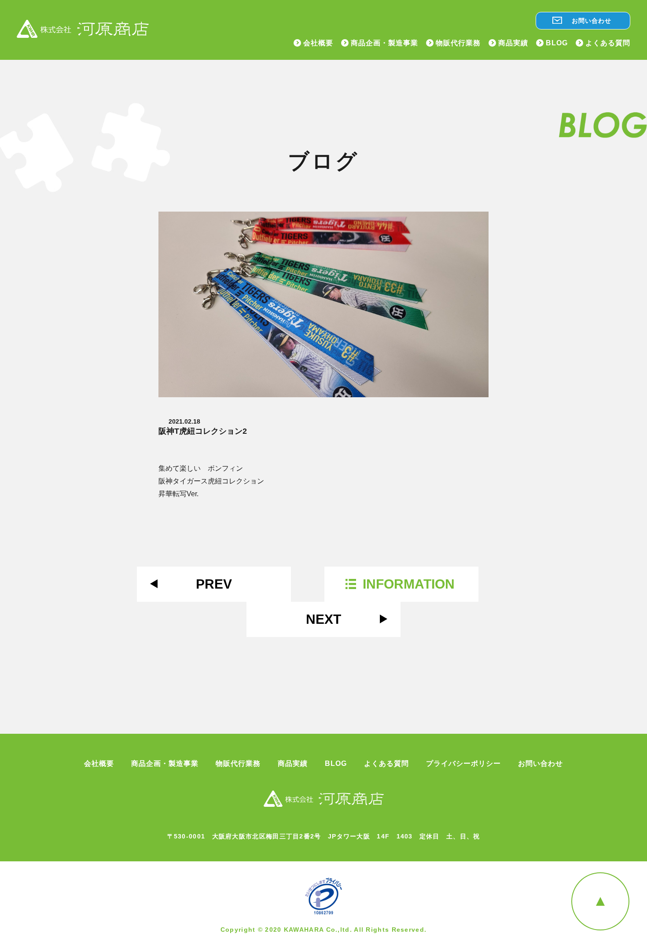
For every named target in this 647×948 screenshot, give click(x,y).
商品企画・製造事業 (384, 43)
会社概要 (318, 43)
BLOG (557, 43)
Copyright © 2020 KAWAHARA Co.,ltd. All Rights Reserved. (324, 929)
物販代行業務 (458, 43)
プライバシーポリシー (463, 763)
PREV (214, 584)
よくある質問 (607, 43)
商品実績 (513, 43)
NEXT (323, 619)
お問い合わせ (591, 20)
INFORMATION (409, 584)
